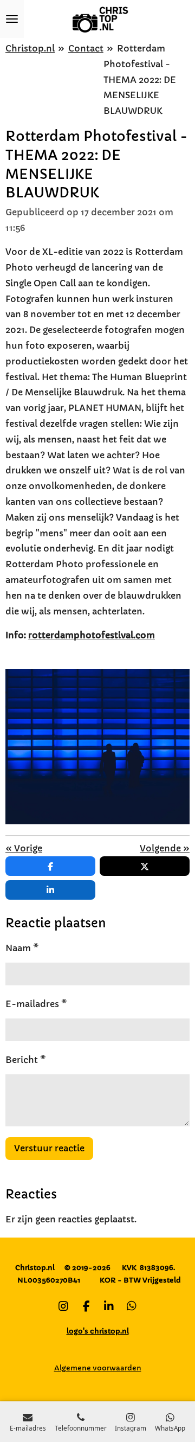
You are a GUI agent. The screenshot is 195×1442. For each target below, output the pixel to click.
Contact (85, 48)
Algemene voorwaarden (97, 1368)
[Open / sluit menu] (12, 19)
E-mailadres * (36, 1003)
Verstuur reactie (49, 1148)
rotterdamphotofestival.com (91, 635)
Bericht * (25, 1059)
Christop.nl (30, 48)
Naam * (22, 948)
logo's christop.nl (98, 1331)
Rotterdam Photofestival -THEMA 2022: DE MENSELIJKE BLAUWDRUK (139, 79)
